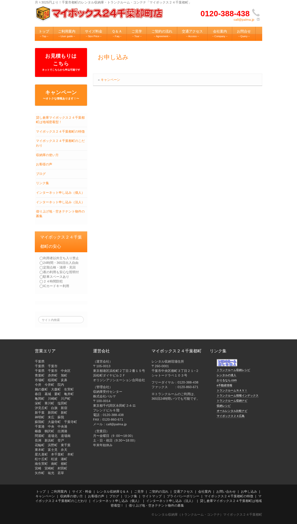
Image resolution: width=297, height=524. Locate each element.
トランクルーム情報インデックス (237, 395)
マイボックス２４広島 (231, 416)
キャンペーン (61, 94)
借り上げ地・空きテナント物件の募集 (156, 505)
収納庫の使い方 (47, 155)
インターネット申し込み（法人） (60, 202)
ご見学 (139, 491)
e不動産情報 (224, 385)
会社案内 (204, 491)
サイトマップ (152, 496)
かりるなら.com (227, 380)
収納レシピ (224, 405)
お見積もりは (61, 56)
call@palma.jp (244, 19)
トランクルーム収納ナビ (232, 400)
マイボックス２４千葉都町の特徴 (60, 131)
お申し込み (113, 57)
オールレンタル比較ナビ (232, 411)
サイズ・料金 (82, 491)
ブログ (41, 174)
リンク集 (42, 183)
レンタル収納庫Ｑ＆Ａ (113, 491)
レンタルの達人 (226, 375)
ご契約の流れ (158, 491)
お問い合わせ (226, 491)
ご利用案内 (59, 491)
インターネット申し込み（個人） (60, 192)
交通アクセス (183, 491)
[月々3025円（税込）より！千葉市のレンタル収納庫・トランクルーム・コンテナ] (100, 13)
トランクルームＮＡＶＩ (232, 390)
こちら (61, 66)
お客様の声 (44, 164)
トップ (41, 491)
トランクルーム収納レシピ (233, 370)
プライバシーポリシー (183, 496)
